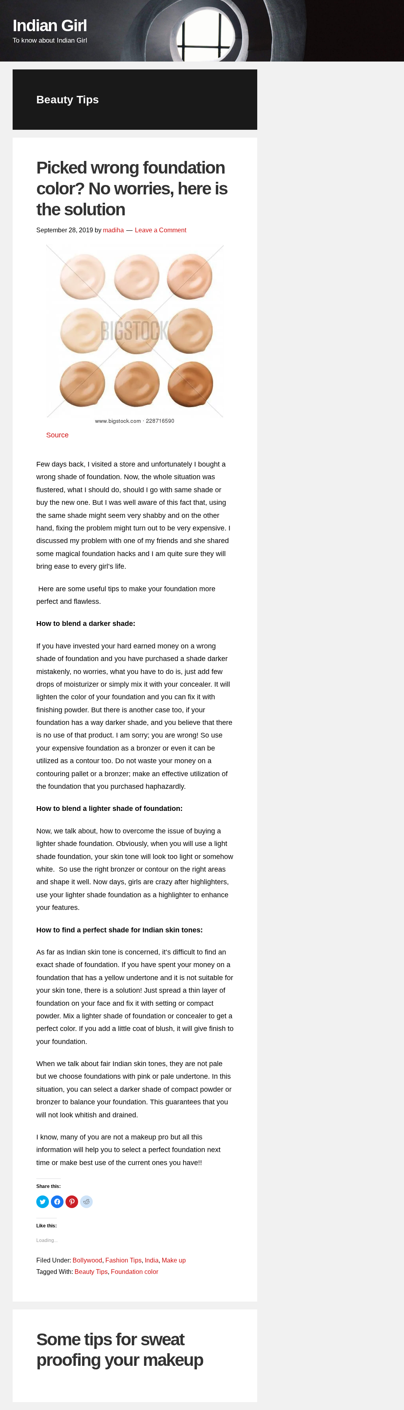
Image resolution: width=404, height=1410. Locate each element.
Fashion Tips (123, 1260)
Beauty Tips (91, 1271)
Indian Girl (50, 25)
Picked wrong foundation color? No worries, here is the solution (131, 188)
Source (57, 435)
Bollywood (87, 1260)
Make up (174, 1260)
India (152, 1260)
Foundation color (134, 1271)
